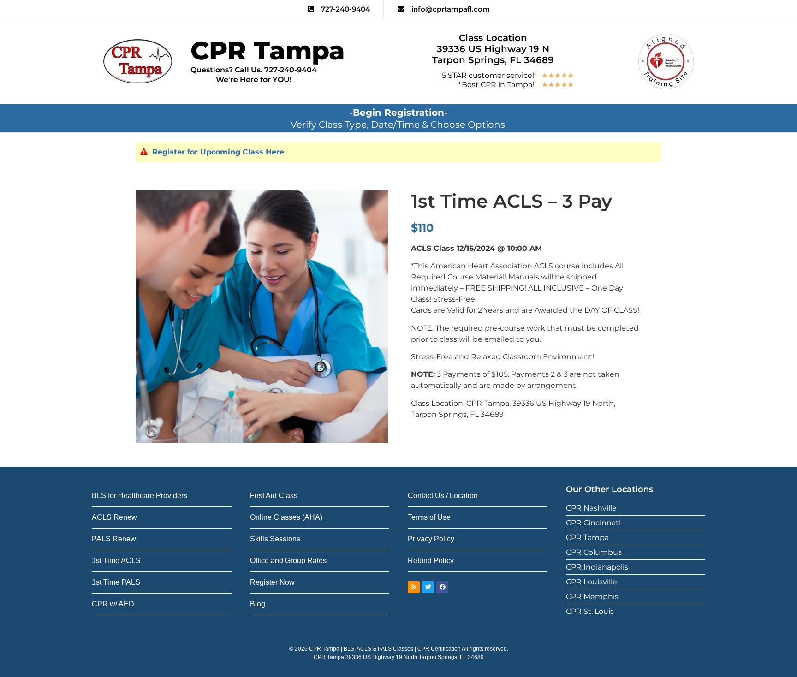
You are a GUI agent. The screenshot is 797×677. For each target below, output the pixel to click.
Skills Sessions (275, 539)
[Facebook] (442, 587)
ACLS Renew (114, 517)
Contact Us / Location (443, 495)
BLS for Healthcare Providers (139, 495)
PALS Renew (114, 539)
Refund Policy (431, 560)
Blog (257, 604)
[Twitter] (428, 587)
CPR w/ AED (113, 604)
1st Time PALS (116, 582)
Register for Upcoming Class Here (218, 152)
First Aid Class (273, 495)
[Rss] (414, 587)
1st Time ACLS (116, 560)
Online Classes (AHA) (286, 517)
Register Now (272, 582)
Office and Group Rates (288, 560)
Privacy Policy (431, 539)
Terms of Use (429, 517)
